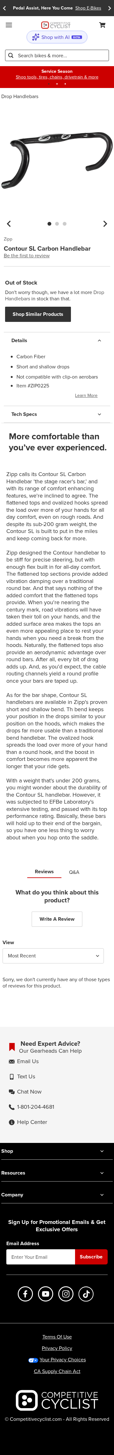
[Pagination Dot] (48, 83)
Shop (7, 1151)
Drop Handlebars (19, 96)
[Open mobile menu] (9, 25)
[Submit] (10, 55)
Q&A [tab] (74, 872)
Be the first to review (27, 255)
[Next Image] (105, 223)
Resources (13, 1172)
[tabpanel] (57, 944)
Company (12, 1194)
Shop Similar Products (38, 314)
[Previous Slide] (4, 8)
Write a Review (57, 919)
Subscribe (91, 1256)
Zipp (8, 239)
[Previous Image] (8, 223)
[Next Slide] (109, 8)
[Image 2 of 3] (57, 224)
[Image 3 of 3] (64, 224)
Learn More (86, 395)
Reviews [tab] (44, 871)
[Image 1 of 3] (49, 224)
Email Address (22, 1243)
